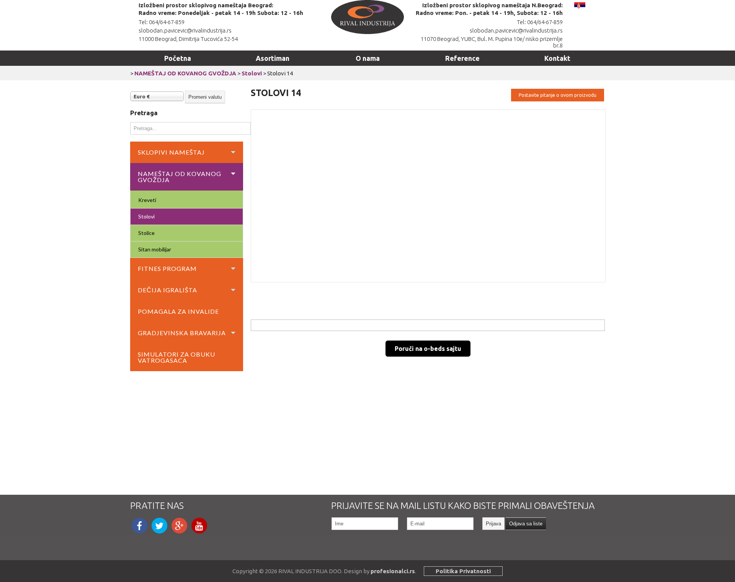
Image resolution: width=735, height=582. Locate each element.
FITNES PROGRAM (167, 268)
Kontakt (557, 58)
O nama (368, 58)
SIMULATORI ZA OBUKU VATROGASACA (176, 357)
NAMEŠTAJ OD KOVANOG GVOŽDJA (185, 73)
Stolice (146, 233)
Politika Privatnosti (463, 571)
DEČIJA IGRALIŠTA (167, 289)
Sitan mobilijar (154, 249)
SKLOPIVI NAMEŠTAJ (171, 152)
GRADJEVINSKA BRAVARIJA (182, 332)
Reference (462, 58)
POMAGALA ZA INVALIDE (178, 311)
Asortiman (272, 58)
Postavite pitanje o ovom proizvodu (557, 95)
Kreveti (147, 200)
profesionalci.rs (393, 571)
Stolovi (252, 73)
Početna (177, 58)
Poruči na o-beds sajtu (428, 348)
